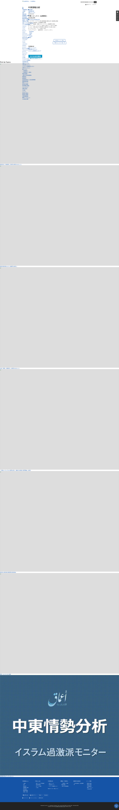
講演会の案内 (25, 93)
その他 (23, 57)
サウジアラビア (25, 34)
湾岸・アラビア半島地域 (27, 23)
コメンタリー (25, 87)
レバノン (24, 46)
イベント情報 (88, 781)
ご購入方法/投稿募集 (26, 75)
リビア (23, 55)
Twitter (40, 795)
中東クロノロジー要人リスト (53, 788)
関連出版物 (24, 73)
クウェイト (24, 33)
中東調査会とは (25, 9)
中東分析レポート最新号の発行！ (8, 266)
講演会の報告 (25, 94)
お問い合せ (26, 795)
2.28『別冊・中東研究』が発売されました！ (10, 368)
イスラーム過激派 (26, 60)
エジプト (24, 51)
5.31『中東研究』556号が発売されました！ (11, 164)
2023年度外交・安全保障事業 (28, 79)
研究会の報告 (25, 84)
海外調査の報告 (25, 85)
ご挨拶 (23, 11)
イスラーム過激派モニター (28, 66)
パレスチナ (24, 43)
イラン (23, 29)
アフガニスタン (25, 58)
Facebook (46, 795)
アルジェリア (25, 49)
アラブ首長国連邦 (26, 24)
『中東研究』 (25, 70)
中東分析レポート (26, 64)
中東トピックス (25, 63)
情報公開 (24, 14)
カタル (23, 31)
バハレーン (24, 36)
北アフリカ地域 (25, 48)
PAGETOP (116, 806)
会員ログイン (33, 795)
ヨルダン (24, 45)
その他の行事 (25, 99)
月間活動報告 (25, 96)
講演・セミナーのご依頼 (5, 674)
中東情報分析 (25, 61)
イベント (24, 91)
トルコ (23, 42)
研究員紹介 (24, 17)
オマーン (24, 30)
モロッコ (24, 54)
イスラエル (24, 39)
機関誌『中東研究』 (64, 781)
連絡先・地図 (25, 20)
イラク (23, 27)
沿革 (23, 12)
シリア (23, 40)
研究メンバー (25, 82)
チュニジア (24, 52)
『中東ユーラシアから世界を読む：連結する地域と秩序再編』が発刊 (15, 470)
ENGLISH (94, 4)
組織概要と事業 (25, 15)
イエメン (24, 26)
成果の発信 (24, 88)
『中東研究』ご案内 (26, 72)
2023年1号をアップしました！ (7, 776)
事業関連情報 (25, 81)
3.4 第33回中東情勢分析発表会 (8, 572)
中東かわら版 (25, 21)
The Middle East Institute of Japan (60, 806)
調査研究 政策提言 (77, 781)
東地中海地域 (25, 37)
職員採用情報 (25, 18)
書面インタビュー (26, 97)
